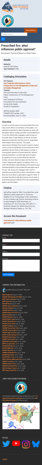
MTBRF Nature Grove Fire (10, 312)
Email (4, 245)
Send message (8, 274)
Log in (5, 459)
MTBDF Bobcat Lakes (9, 337)
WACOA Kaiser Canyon (9, 368)
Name (4, 238)
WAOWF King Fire (7, 317)
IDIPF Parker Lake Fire (9, 299)
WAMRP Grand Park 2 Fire (10, 328)
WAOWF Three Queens (9, 330)
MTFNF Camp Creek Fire (10, 306)
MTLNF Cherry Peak (8, 323)
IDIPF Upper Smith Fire (9, 370)
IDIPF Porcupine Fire (8, 344)
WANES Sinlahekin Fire (9, 352)
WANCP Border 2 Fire (9, 364)
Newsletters (31, 30)
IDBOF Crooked (7, 315)
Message (5, 259)
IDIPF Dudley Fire (7, 295)
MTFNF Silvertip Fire (8, 346)
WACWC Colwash (7, 308)
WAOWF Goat (6, 304)
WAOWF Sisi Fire (7, 310)
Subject (4, 252)
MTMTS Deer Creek (8, 319)
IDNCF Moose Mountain (9, 341)
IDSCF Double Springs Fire (10, 335)
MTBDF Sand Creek (8, 339)
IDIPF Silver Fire (7, 301)
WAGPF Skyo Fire (7, 350)
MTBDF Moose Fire (8, 355)
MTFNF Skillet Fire (8, 348)
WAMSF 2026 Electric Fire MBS (12, 297)
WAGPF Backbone (8, 326)
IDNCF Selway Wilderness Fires (12, 359)
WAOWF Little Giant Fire (9, 366)
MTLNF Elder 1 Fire (8, 357)
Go (3, 39)
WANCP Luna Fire (7, 361)
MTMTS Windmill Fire (9, 321)
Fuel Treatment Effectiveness (14, 83)
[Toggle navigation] (3, 30)
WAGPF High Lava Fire (9, 332)
